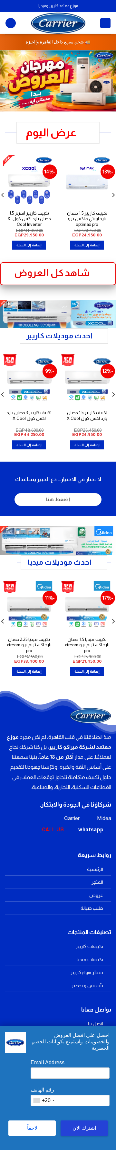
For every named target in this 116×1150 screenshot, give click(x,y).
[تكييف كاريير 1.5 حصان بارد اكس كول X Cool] (87, 380)
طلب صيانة (92, 908)
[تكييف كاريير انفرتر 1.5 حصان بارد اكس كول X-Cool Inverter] (29, 180)
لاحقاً (32, 1128)
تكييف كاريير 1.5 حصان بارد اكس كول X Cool (87, 415)
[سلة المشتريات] (10, 23)
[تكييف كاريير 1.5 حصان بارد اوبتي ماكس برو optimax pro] (87, 180)
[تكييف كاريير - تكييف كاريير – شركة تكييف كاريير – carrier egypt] (58, 23)
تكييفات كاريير (89, 946)
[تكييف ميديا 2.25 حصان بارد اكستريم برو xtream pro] (29, 606)
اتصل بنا (95, 1023)
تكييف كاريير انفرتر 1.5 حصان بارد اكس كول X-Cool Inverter (29, 219)
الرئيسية (95, 869)
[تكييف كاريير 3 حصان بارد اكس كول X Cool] (29, 380)
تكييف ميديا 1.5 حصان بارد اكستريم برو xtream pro (87, 645)
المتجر (97, 882)
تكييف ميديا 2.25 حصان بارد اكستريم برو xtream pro (29, 645)
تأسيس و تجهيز (87, 985)
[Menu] (105, 23)
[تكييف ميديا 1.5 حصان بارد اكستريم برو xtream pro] (87, 606)
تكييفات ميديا (90, 959)
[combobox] (44, 1100)
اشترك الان (84, 1128)
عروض (96, 895)
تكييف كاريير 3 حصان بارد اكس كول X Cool (29, 415)
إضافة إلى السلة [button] (87, 245)
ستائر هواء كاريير (87, 972)
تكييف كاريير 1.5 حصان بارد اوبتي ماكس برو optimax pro (87, 219)
